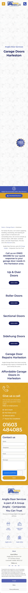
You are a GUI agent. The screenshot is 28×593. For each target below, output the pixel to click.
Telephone (6, 447)
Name (4, 441)
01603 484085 (12, 427)
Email (4, 453)
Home (3, 227)
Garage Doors (10, 227)
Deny (14, 585)
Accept (14, 580)
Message (5, 460)
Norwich (9, 242)
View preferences (14, 589)
